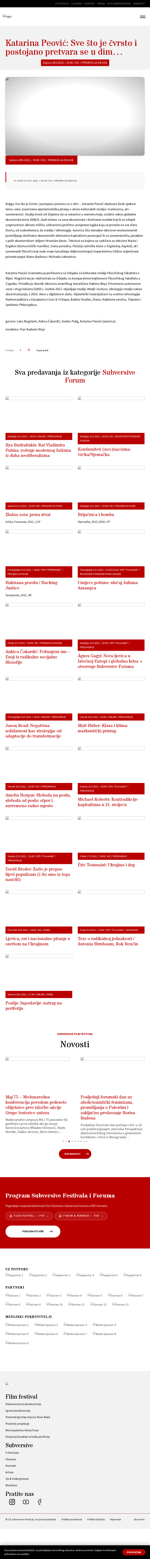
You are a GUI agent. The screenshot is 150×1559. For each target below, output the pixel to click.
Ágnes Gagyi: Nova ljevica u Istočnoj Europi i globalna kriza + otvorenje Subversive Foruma (110, 661)
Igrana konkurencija (17, 1410)
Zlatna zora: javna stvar (28, 515)
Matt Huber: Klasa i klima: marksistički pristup (103, 728)
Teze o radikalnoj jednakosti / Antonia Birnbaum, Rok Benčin (108, 941)
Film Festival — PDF (29, 1216)
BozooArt (139, 1519)
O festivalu (62, 3)
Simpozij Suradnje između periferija (27, 1436)
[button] (142, 16)
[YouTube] (25, 1504)
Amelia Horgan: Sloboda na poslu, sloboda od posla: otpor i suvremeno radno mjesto (38, 800)
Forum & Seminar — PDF (81, 1216)
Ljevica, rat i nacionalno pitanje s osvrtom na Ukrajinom (37, 941)
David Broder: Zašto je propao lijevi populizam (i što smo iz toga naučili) (37, 874)
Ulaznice (76, 3)
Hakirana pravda (31, 585)
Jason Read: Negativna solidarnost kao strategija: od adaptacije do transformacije (33, 731)
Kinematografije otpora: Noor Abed (27, 1417)
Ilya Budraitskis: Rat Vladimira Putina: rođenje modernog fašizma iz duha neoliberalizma (38, 450)
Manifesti (139, 3)
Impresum (115, 1519)
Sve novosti (72, 1153)
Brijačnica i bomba (96, 515)
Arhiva (101, 3)
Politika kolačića (96, 1519)
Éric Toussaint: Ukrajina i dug (106, 865)
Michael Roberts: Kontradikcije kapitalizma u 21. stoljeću (108, 802)
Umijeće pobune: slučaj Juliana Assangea (108, 585)
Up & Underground (119, 3)
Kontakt (90, 3)
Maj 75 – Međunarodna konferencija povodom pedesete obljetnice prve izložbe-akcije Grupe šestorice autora (36, 1105)
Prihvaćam (134, 1552)
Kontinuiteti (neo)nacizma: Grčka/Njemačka (104, 452)
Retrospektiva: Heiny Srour (22, 1430)
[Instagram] (12, 1504)
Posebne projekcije (17, 1423)
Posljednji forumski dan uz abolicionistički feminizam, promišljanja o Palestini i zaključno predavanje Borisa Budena (107, 1107)
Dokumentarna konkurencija (23, 1404)
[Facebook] (39, 1504)
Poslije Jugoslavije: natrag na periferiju (33, 1006)
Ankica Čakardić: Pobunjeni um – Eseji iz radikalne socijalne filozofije (37, 657)
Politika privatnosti (71, 1519)
